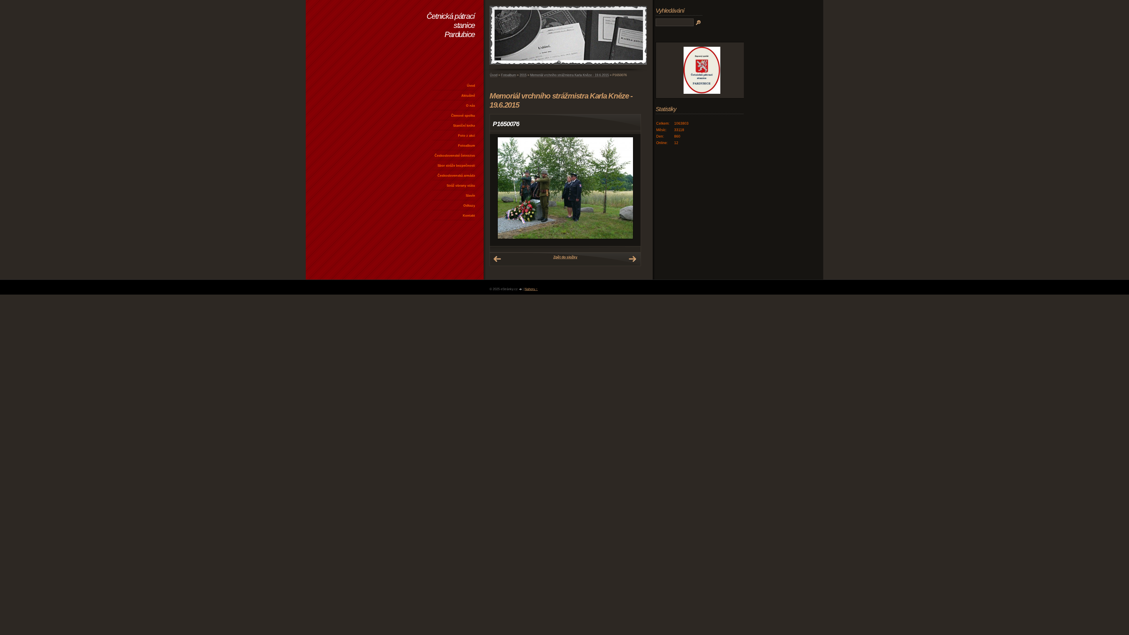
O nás (470, 105)
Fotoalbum (466, 145)
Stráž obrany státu (461, 185)
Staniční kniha (464, 125)
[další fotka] (631, 190)
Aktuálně (468, 95)
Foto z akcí (466, 135)
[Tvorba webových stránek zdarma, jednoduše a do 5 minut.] (521, 289)
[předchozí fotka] (499, 190)
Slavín (470, 195)
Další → (632, 259)
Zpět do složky (565, 257)
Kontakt (469, 215)
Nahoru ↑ (531, 289)
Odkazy (469, 205)
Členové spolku (463, 115)
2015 (523, 75)
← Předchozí (497, 259)
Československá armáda (456, 175)
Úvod (471, 85)
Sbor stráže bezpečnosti (456, 165)
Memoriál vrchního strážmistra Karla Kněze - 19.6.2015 (569, 75)
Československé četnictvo (455, 155)
